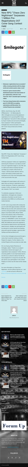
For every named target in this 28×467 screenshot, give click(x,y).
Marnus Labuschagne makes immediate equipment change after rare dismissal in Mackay (17, 336)
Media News (8, 7)
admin (4, 28)
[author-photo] (14, 313)
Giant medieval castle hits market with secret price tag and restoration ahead (20, 298)
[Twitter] (6, 32)
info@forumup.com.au (13, 447)
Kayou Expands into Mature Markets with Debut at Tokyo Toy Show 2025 (6, 298)
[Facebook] (2, 32)
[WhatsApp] (13, 32)
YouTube (3, 271)
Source (3, 277)
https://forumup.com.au (14, 317)
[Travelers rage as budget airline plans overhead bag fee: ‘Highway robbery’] (5, 355)
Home (2, 7)
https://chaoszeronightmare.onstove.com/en (13, 273)
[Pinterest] (9, 32)
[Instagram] (12, 457)
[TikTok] (15, 457)
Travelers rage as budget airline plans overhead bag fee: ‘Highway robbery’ (18, 354)
